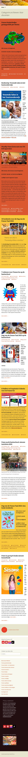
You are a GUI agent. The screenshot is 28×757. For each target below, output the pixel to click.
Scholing (3, 448)
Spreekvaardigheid (5, 211)
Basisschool (22, 276)
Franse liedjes (13, 74)
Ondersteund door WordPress (8, 754)
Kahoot (14, 546)
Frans (20, 210)
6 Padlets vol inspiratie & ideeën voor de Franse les (13, 390)
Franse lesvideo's (5, 669)
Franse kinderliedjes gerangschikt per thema (10, 24)
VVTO (16, 277)
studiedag (8, 448)
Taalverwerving (13, 448)
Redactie (22, 87)
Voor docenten (20, 74)
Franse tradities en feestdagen (8, 687)
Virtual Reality (13, 211)
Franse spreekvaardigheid (7, 685)
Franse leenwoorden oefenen (7, 667)
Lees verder (7, 69)
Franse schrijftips (5, 678)
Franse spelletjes (16, 208)
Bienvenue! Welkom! (5, 660)
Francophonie (10, 546)
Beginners (3, 561)
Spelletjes (6, 548)
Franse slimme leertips (6, 680)
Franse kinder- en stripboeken (7, 665)
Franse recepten (5, 676)
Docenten (23, 446)
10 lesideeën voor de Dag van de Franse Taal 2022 (13, 220)
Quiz (2, 548)
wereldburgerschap (5, 279)
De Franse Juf (17, 449)
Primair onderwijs (10, 341)
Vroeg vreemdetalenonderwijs (8, 277)
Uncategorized (4, 691)
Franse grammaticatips (6, 663)
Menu (2, 7)
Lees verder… (13, 617)
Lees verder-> (7, 377)
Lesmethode (12, 561)
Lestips (23, 546)
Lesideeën (19, 546)
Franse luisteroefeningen (6, 674)
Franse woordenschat (6, 689)
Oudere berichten (11, 630)
